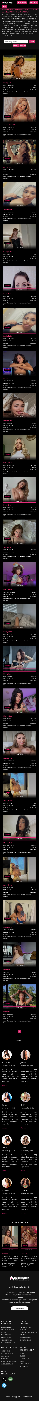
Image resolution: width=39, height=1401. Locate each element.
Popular (23, 45)
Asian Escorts (6, 1340)
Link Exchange (25, 1364)
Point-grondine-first (9, 1361)
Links (22, 1361)
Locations (22, 3)
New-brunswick (26, 1337)
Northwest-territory (28, 1332)
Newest (15, 45)
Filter (4, 6)
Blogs (22, 1356)
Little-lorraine (7, 1353)
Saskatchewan (25, 1340)
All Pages (24, 1366)
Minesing (4, 1359)
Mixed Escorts (6, 1335)
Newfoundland (26, 1327)
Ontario (23, 1335)
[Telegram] (4, 1385)
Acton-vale (5, 1351)
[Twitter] (4, 1379)
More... (4, 1085)
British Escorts (7, 1327)
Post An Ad (33, 3)
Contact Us (19, 1308)
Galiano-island (7, 1364)
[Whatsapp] (10, 1379)
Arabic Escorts (7, 1337)
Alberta (23, 1330)
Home (22, 1353)
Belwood (5, 1356)
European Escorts (8, 1343)
